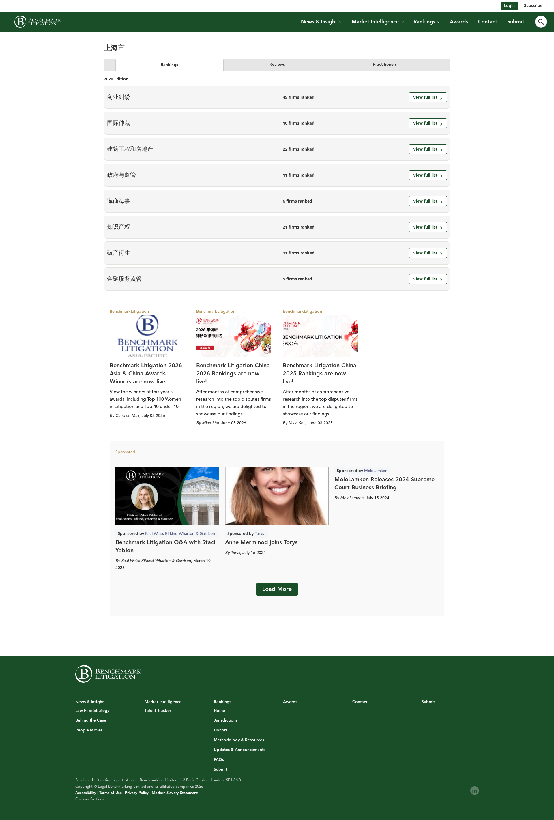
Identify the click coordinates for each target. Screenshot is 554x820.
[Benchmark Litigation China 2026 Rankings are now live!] (233, 336)
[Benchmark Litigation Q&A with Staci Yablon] (167, 496)
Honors (220, 730)
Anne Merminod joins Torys (261, 542)
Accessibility (85, 793)
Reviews (277, 64)
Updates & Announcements (239, 750)
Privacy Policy (137, 793)
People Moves (88, 730)
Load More (277, 589)
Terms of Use (110, 793)
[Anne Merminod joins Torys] (277, 496)
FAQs (219, 760)
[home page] (37, 22)
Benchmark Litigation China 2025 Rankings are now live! (319, 373)
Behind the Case (90, 720)
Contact (487, 21)
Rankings (169, 64)
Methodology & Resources (239, 740)
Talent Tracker (158, 711)
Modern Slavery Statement (175, 793)
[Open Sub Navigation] (340, 22)
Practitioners (385, 64)
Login (509, 5)
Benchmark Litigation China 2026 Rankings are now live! (233, 373)
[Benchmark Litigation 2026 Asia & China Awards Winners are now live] (147, 336)
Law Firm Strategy (92, 711)
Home (219, 711)
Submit (515, 21)
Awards (459, 21)
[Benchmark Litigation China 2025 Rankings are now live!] (320, 336)
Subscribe (533, 5)
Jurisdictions (225, 720)
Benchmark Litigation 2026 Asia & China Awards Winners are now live (146, 373)
